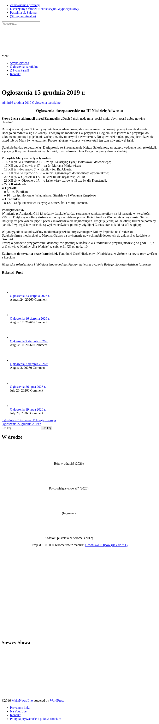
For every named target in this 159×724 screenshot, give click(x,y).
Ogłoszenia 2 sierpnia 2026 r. (29, 364)
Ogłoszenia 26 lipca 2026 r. (28, 386)
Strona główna (19, 63)
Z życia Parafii (19, 70)
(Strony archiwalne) (23, 16)
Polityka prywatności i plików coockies (35, 718)
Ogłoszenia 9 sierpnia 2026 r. (29, 341)
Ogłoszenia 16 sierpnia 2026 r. (30, 318)
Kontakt (15, 74)
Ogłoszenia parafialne (24, 66)
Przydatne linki (20, 707)
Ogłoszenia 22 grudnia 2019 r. (21, 424)
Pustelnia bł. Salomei (23, 12)
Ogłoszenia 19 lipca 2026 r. (28, 409)
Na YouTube (18, 711)
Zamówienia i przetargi (25, 5)
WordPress (57, 700)
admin (6, 102)
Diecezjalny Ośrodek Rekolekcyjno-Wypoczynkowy (44, 9)
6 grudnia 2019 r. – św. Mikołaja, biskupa (29, 420)
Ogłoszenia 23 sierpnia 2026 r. (30, 296)
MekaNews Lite (22, 700)
